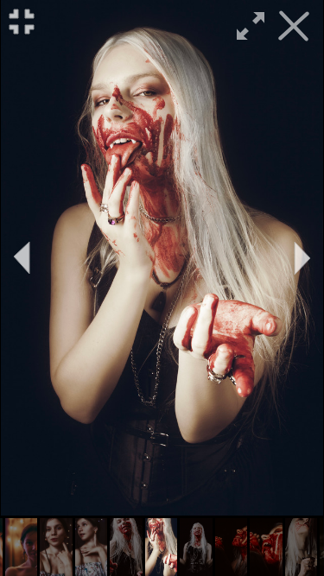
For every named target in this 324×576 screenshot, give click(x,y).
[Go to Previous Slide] (21, 258)
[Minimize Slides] (21, 21)
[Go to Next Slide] (302, 258)
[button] (21, 547)
